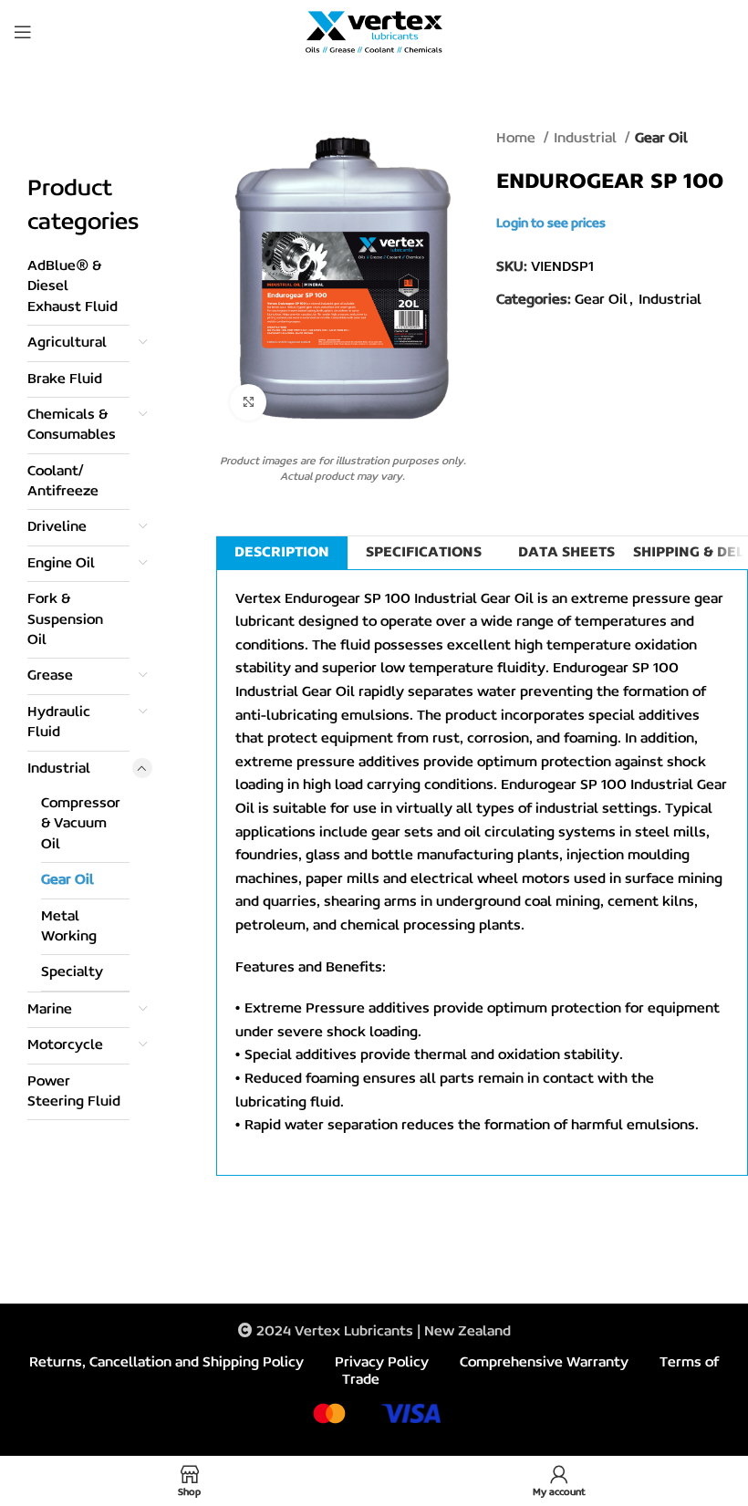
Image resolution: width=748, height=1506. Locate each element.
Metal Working (69, 926)
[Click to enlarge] (248, 402)
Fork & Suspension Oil (65, 620)
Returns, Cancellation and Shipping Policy (166, 1362)
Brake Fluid (64, 379)
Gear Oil (67, 880)
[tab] (282, 552)
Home (517, 138)
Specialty (72, 972)
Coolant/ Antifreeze (63, 481)
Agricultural (67, 343)
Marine (49, 1009)
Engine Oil (61, 563)
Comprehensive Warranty (544, 1362)
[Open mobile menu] (23, 32)
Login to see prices (551, 224)
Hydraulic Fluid (58, 722)
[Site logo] (374, 32)
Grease (50, 676)
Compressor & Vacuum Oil (80, 824)
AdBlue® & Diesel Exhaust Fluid (72, 287)
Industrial (58, 769)
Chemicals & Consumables (71, 425)
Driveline (57, 527)
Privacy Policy (382, 1362)
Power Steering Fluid (73, 1092)
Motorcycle (65, 1045)
